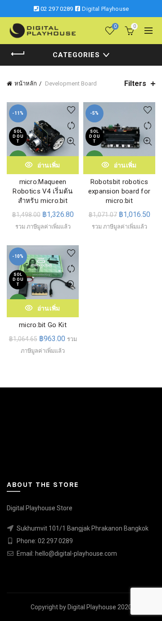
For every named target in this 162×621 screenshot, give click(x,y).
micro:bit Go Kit (43, 325)
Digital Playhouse (105, 8)
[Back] (18, 54)
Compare (71, 126)
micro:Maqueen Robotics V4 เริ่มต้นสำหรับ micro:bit (42, 191)
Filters (135, 83)
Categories (76, 55)
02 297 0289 (56, 8)
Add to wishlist (71, 110)
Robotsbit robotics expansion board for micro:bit (119, 191)
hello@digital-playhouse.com (76, 553)
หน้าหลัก (25, 83)
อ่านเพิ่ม (48, 165)
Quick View (71, 141)
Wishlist (115, 26)
